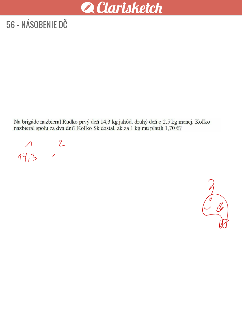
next (135, 308)
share (227, 308)
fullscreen (208, 308)
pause (15, 308)
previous (107, 308)
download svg (217, 308)
